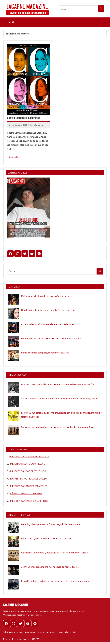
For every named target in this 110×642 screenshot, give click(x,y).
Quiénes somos (35, 614)
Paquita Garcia (36, 124)
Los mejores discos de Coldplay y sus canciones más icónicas (51, 338)
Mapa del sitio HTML (68, 632)
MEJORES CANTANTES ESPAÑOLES (28, 486)
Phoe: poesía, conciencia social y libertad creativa (46, 538)
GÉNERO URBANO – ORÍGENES (26, 493)
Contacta (8, 614)
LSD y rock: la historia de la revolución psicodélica (46, 295)
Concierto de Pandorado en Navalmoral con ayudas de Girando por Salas (57, 426)
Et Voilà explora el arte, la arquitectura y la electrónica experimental (55, 580)
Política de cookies (46, 632)
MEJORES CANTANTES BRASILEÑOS (29, 500)
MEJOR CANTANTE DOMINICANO (27, 463)
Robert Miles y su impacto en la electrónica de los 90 (47, 324)
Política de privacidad (12, 632)
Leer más (13, 157)
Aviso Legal (30, 632)
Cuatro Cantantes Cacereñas (23, 118)
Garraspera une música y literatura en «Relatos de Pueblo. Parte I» (55, 552)
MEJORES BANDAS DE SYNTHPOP (28, 471)
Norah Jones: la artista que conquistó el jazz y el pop (47, 310)
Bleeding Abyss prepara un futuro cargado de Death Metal (50, 524)
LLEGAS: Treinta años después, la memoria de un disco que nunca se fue (57, 384)
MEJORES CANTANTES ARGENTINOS (29, 456)
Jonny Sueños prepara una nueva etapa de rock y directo (50, 566)
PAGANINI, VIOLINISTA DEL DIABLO (28, 478)
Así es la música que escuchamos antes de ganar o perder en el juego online (59, 398)
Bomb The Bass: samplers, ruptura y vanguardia (45, 352)
